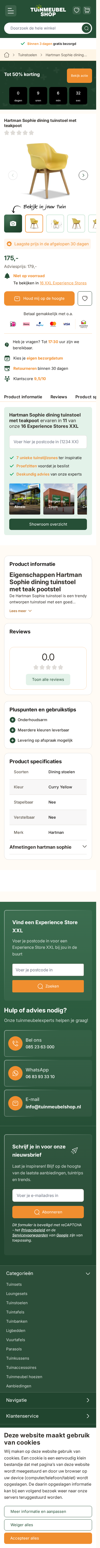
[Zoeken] (86, 28)
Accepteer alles (24, 1538)
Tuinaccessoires (21, 1367)
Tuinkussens (17, 1358)
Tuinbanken (16, 1321)
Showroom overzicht (48, 524)
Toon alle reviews (48, 679)
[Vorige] (12, 175)
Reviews (59, 396)
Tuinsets (14, 1284)
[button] (19, 132)
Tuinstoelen (27, 55)
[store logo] (48, 10)
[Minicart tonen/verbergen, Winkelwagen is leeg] (87, 10)
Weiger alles (22, 1524)
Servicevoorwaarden (30, 1235)
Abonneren (52, 1212)
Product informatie (23, 396)
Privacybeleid (33, 1230)
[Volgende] (83, 175)
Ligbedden (15, 1330)
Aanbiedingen (18, 1385)
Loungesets (16, 1293)
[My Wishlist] (77, 10)
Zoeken (52, 986)
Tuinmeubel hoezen (24, 1376)
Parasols (14, 1349)
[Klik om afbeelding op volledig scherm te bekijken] (48, 170)
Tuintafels (15, 1312)
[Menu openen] (10, 10)
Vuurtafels (15, 1339)
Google (62, 1235)
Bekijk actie (79, 76)
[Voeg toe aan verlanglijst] (85, 298)
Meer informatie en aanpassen (38, 1511)
